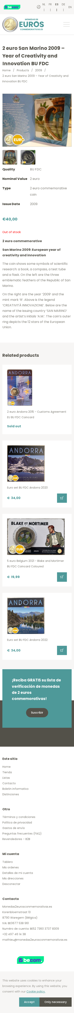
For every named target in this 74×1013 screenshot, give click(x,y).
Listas (6, 778)
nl (43, 4)
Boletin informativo (15, 789)
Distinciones (10, 794)
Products (23, 70)
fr (50, 4)
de (63, 4)
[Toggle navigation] (66, 24)
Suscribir (37, 713)
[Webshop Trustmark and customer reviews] (16, 7)
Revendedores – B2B (16, 839)
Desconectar (11, 884)
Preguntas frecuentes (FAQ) (22, 833)
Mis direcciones (12, 878)
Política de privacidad (17, 822)
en (70, 7)
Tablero (7, 862)
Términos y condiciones (18, 817)
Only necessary (55, 1002)
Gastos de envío (13, 828)
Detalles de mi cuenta (17, 873)
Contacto (9, 783)
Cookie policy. (35, 991)
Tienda (7, 772)
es (56, 4)
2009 (38, 70)
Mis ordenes (10, 867)
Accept (29, 1002)
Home (6, 70)
